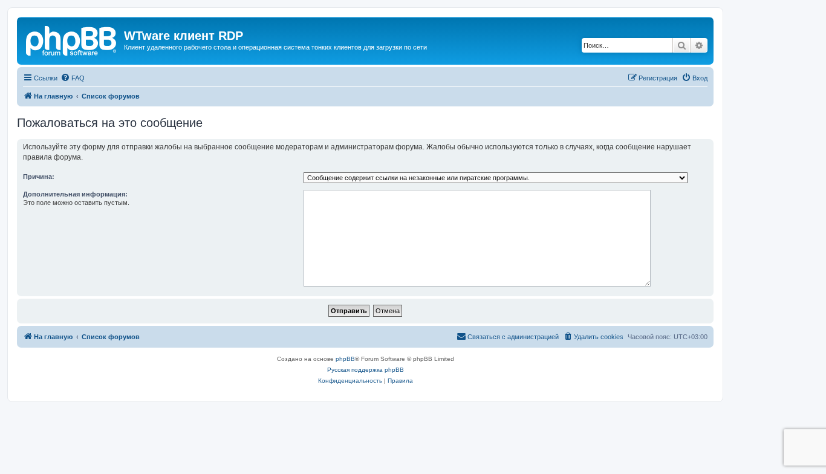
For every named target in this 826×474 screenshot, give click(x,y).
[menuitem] (72, 78)
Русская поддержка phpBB (365, 369)
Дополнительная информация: (75, 194)
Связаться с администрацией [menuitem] (513, 336)
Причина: (38, 176)
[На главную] (72, 39)
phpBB (345, 359)
